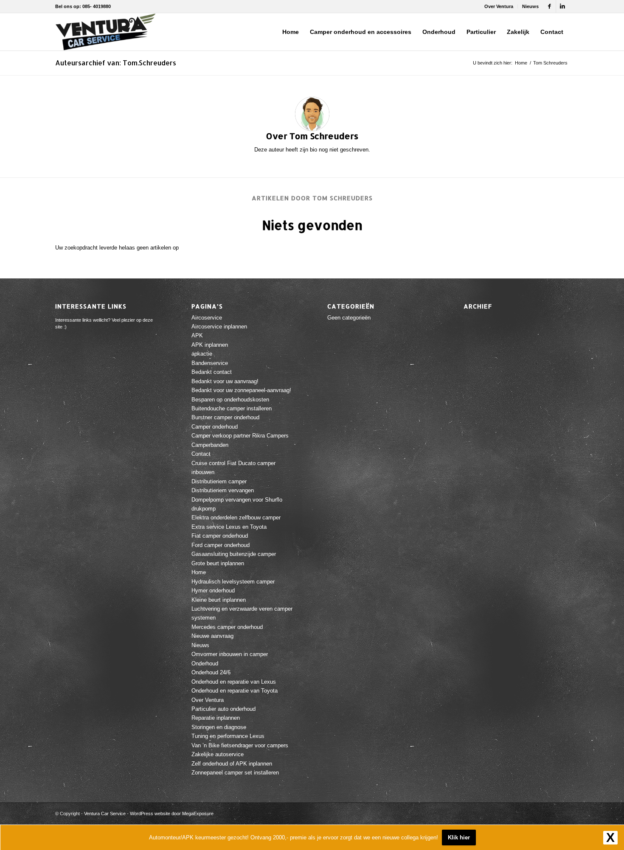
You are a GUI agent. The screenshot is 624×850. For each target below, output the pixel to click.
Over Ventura (498, 6)
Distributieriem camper (219, 481)
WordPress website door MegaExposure (172, 813)
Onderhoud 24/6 (210, 672)
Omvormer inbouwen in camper (229, 654)
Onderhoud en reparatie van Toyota (234, 690)
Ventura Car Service (105, 813)
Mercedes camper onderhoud (227, 627)
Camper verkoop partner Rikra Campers (240, 435)
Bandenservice (209, 363)
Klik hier (459, 837)
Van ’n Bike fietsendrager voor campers (239, 745)
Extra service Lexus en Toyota (229, 527)
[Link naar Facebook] (549, 6)
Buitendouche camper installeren (231, 408)
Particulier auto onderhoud (223, 709)
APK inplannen (209, 345)
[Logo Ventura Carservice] (105, 31)
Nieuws (530, 6)
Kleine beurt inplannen (218, 600)
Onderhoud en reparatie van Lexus (233, 682)
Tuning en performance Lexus (227, 736)
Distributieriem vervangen (222, 490)
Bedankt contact (211, 372)
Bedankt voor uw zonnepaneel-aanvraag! (241, 390)
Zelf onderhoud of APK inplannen (231, 763)
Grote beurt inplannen (217, 563)
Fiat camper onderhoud (219, 536)
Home (198, 572)
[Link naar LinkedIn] (562, 6)
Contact (201, 454)
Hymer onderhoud (213, 590)
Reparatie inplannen (215, 718)
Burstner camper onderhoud (225, 417)
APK (197, 335)
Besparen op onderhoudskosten (230, 399)
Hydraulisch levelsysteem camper (233, 581)
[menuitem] (499, 6)
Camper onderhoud (214, 427)
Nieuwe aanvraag (212, 636)
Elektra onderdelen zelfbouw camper (236, 517)
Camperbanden (209, 445)
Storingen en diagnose (218, 727)
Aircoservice (206, 317)
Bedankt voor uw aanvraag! (225, 381)
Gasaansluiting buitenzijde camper (233, 554)
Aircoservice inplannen (219, 326)
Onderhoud (204, 663)
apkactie (201, 354)
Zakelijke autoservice (217, 754)
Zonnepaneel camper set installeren (235, 772)
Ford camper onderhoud (220, 545)
